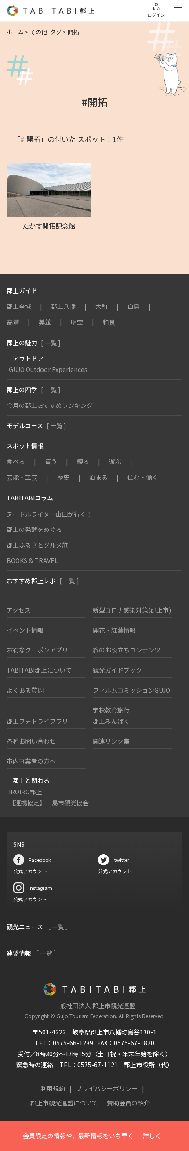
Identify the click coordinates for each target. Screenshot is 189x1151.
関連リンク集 (111, 741)
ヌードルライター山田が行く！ (49, 514)
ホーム (15, 32)
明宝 (77, 322)
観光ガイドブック (117, 670)
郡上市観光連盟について (64, 1102)
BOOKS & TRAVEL (32, 560)
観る (83, 461)
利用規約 (52, 1088)
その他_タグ (46, 32)
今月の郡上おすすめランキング (50, 405)
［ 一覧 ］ (58, 926)
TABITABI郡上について (39, 670)
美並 (45, 322)
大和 (101, 306)
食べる (16, 461)
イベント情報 (25, 630)
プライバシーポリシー (107, 1088)
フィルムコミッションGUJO (131, 690)
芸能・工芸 (22, 477)
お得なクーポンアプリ (37, 649)
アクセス (19, 610)
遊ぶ (115, 461)
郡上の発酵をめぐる (34, 529)
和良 (109, 322)
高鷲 (13, 322)
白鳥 (133, 306)
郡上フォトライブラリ (37, 721)
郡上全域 (19, 306)
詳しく (152, 1135)
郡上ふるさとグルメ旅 (37, 545)
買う (51, 461)
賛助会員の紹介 (128, 1102)
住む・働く (142, 477)
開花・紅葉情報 (114, 630)
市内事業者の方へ (31, 761)
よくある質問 (25, 690)
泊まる (98, 477)
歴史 (63, 477)
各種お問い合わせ (31, 741)
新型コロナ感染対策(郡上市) (132, 610)
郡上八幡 (63, 306)
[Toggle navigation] (178, 11)
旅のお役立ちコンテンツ (126, 649)
